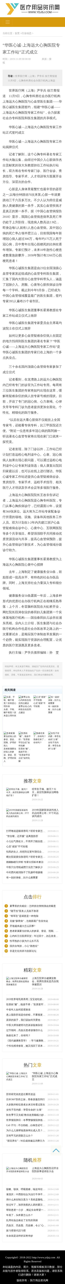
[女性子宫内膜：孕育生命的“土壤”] (54, 736)
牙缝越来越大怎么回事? (22, 926)
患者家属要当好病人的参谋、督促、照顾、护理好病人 (10, 755)
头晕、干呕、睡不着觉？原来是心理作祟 (10, 712)
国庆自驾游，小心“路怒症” (24, 946)
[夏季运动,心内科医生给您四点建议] (25, 700)
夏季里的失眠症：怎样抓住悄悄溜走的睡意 (33, 906)
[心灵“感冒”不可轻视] (39, 698)
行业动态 (26, 33)
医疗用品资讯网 (39, 1280)
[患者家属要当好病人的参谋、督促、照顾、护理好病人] (10, 739)
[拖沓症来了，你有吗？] (39, 734)
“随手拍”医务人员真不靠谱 (24, 911)
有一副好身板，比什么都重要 (54, 709)
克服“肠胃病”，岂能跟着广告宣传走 (29, 921)
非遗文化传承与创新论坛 (23, 951)
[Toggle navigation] (7, 22)
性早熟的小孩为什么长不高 (24, 941)
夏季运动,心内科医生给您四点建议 (25, 709)
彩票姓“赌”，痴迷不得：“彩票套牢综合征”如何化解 (25, 755)
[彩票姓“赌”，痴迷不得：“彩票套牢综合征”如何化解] (25, 739)
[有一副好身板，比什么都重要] (54, 700)
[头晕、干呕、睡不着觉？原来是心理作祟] (10, 701)
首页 (17, 33)
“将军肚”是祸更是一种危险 (24, 916)
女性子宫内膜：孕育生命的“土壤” (54, 745)
